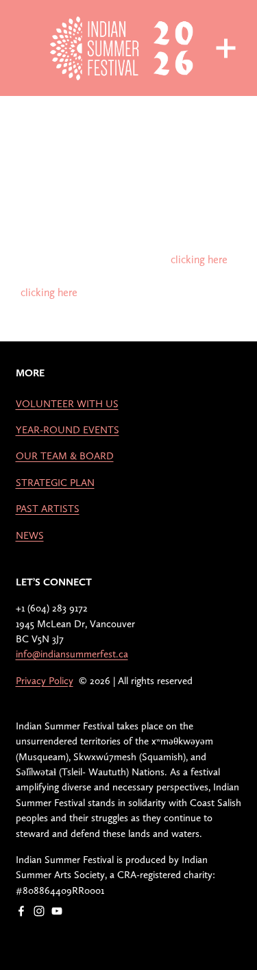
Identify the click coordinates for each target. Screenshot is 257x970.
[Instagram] (39, 911)
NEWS (30, 535)
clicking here (199, 259)
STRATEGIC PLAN (55, 482)
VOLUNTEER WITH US (67, 404)
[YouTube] (56, 911)
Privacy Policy (44, 681)
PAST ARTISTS (47, 508)
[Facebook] (21, 911)
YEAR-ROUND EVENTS (67, 430)
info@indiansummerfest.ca (72, 654)
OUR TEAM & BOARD (65, 456)
